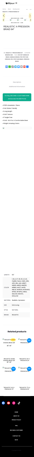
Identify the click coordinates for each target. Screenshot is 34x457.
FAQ (16, 425)
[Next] (30, 20)
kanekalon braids (15, 57)
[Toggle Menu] (23, 5)
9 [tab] (22, 22)
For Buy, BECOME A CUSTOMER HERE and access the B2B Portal (17, 97)
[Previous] (4, 15)
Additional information (17, 87)
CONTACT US (16, 436)
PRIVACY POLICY (16, 420)
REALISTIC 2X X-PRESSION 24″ (25, 359)
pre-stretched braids (17, 59)
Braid (9, 9)
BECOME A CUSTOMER (16, 430)
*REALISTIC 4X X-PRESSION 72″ (9, 388)
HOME (16, 412)
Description (17, 82)
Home (4, 9)
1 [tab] (11, 22)
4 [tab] (15, 22)
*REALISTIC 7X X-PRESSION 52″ (25, 388)
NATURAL (15, 310)
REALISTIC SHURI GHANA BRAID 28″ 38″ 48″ (9, 360)
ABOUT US (16, 416)
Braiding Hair (16, 9)
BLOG (16, 440)
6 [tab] (18, 22)
